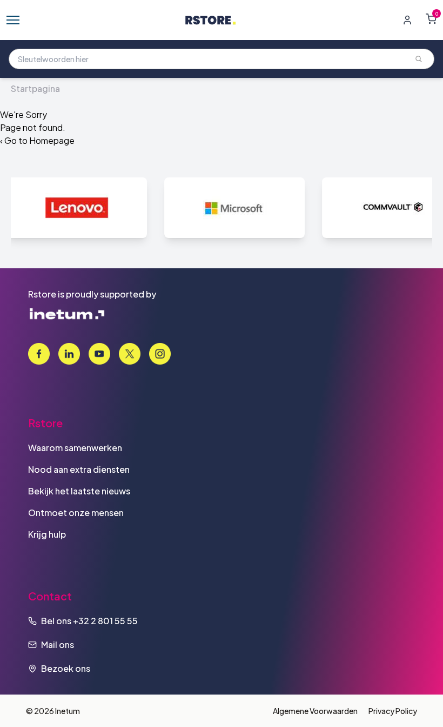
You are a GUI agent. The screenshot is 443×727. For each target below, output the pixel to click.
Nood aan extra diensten (79, 469)
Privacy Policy (392, 711)
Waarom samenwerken (75, 447)
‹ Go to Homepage (37, 140)
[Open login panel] (407, 20)
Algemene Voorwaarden (315, 711)
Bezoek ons (65, 668)
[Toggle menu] (13, 20)
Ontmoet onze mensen (76, 512)
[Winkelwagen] (431, 19)
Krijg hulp (47, 534)
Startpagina (35, 88)
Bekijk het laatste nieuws (79, 491)
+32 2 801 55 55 (105, 620)
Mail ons (57, 644)
